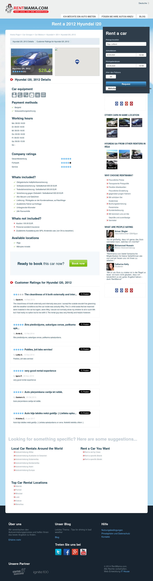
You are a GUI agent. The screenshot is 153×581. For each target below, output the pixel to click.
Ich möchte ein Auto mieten (79, 16)
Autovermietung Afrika (24, 452)
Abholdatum (111, 50)
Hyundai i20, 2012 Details (23, 41)
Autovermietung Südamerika (27, 459)
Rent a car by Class (92, 452)
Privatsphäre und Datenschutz (115, 533)
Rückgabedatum (113, 61)
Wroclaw (18, 493)
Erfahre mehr (15, 539)
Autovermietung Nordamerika (27, 463)
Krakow (18, 500)
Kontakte (105, 536)
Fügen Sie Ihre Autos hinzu (117, 16)
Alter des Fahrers (113, 72)
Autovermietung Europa (25, 470)
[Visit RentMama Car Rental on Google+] (75, 551)
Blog (142, 16)
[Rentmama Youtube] (83, 551)
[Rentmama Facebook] (67, 551)
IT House (125, 571)
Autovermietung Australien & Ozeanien (31, 455)
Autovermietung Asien (24, 466)
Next (48, 61)
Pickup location (112, 39)
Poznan (18, 489)
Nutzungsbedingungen (112, 529)
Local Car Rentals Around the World (37, 448)
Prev (14, 61)
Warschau (19, 504)
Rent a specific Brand (93, 455)
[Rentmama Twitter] (58, 551)
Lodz (17, 497)
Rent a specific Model (93, 459)
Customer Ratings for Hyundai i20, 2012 (53, 41)
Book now (78, 263)
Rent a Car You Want (95, 448)
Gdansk (18, 486)
